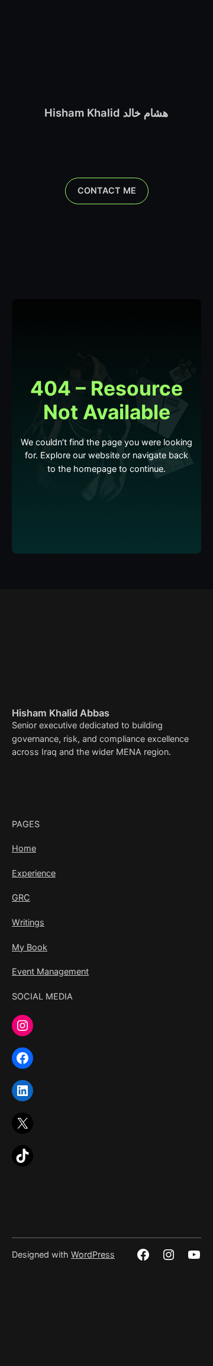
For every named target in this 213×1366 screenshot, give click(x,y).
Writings (28, 922)
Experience (34, 873)
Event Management (50, 971)
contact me (107, 190)
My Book (29, 947)
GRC (21, 897)
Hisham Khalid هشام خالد (106, 112)
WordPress (93, 1254)
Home (24, 848)
